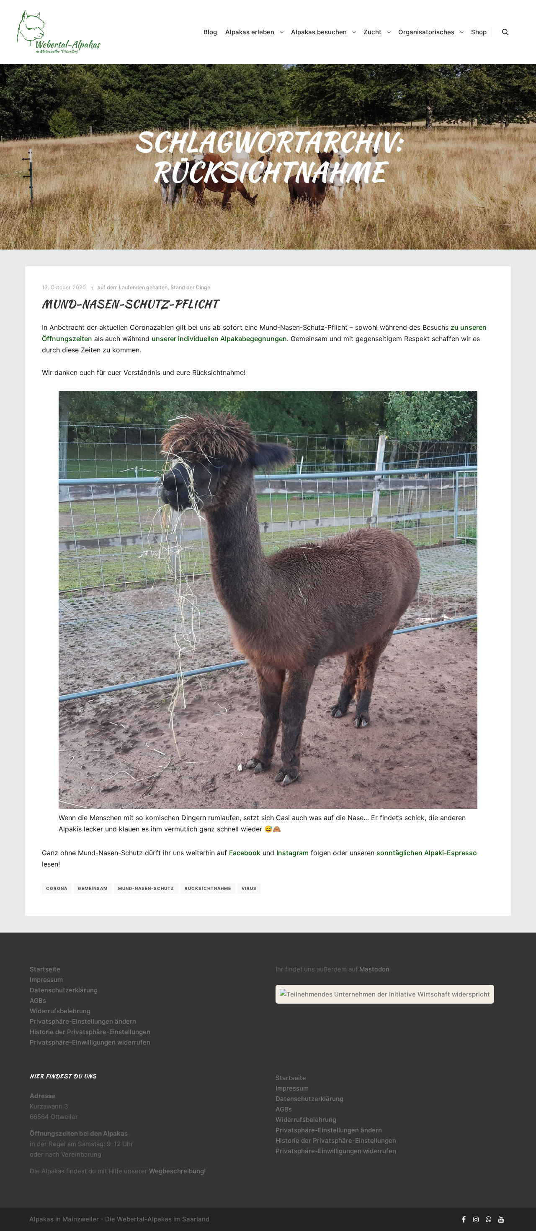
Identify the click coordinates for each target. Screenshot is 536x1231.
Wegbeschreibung (176, 1171)
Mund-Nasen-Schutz (146, 888)
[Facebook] (463, 1219)
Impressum (46, 980)
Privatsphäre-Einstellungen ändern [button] (83, 1021)
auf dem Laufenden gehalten (133, 287)
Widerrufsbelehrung (60, 1011)
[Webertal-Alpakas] (58, 32)
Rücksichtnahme (208, 888)
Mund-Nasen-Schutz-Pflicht (130, 303)
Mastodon (374, 969)
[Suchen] (505, 32)
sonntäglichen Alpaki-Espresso (426, 853)
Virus (249, 888)
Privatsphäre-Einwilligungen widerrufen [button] (90, 1042)
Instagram (292, 853)
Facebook (244, 853)
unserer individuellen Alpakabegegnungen (219, 338)
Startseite (45, 969)
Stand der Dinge (190, 287)
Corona (56, 888)
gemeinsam (93, 888)
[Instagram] (476, 1219)
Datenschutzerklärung (64, 990)
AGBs (38, 1000)
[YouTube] (501, 1219)
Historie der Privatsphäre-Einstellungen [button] (90, 1032)
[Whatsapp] (488, 1219)
